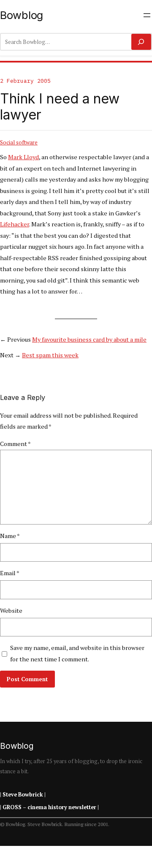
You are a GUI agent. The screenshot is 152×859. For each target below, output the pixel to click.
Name (10, 536)
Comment (15, 444)
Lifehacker (14, 224)
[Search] (141, 42)
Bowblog (21, 15)
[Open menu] (147, 15)
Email (9, 573)
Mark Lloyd (23, 157)
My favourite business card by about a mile (89, 339)
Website (11, 610)
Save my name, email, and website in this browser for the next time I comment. (77, 653)
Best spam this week (50, 355)
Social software (19, 142)
